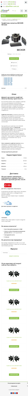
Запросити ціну (14, 58)
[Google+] (13, 393)
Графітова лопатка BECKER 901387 (14, 309)
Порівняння (14, 65)
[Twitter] (15, 393)
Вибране (14, 69)
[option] (14, 40)
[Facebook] (11, 393)
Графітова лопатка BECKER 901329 (14, 281)
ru (13, 10)
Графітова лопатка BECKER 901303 (14, 337)
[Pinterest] (17, 393)
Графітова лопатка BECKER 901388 (14, 365)
